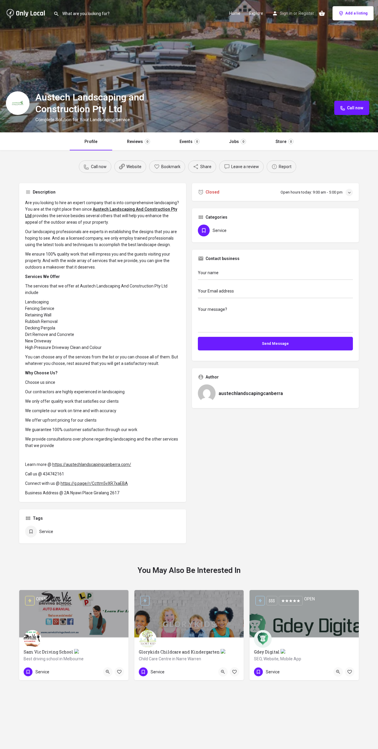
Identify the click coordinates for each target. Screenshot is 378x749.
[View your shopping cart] (322, 13)
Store (284, 141)
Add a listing (356, 13)
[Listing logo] (18, 103)
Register (306, 13)
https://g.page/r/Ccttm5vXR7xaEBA (94, 483)
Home (234, 13)
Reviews (137, 141)
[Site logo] (26, 12)
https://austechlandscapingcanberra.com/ (91, 464)
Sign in (286, 13)
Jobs (236, 141)
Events (189, 141)
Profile (90, 141)
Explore (256, 13)
